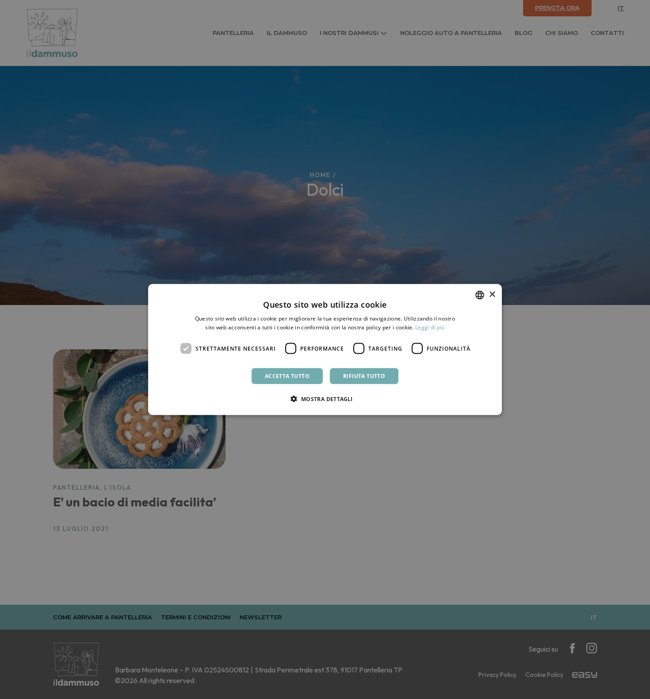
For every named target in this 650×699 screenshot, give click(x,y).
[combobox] (479, 294)
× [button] (492, 294)
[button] (324, 399)
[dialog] (325, 349)
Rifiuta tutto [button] (364, 376)
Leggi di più (430, 327)
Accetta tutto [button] (287, 376)
